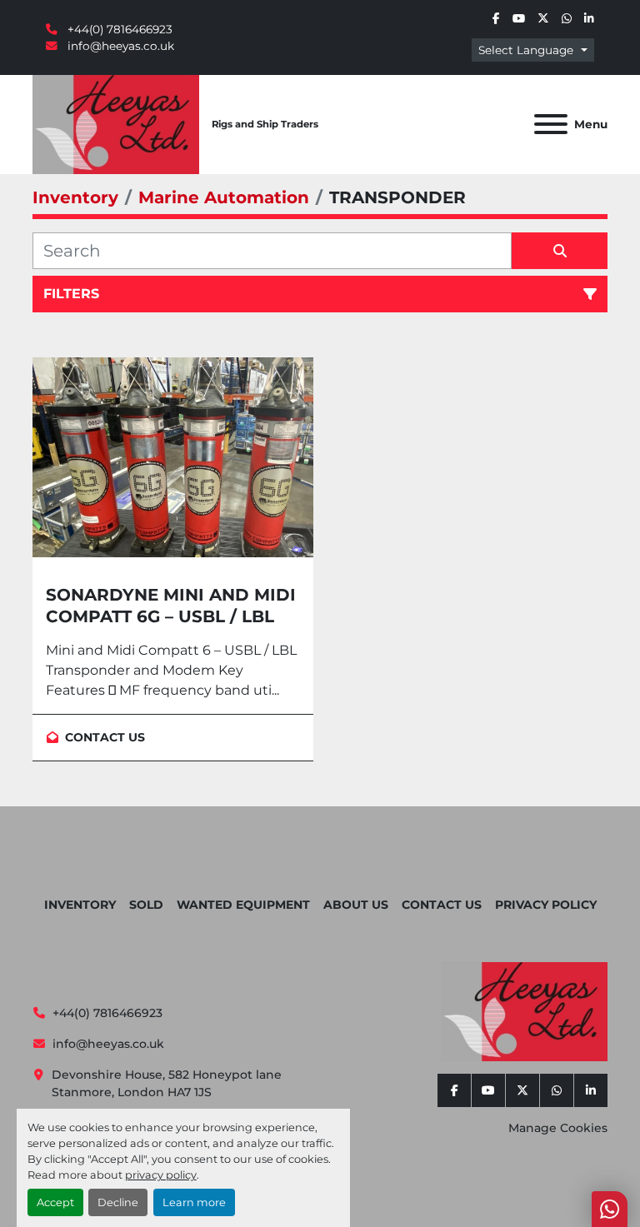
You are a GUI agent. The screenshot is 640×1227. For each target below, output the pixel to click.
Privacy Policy (546, 904)
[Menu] (551, 124)
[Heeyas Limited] (524, 1010)
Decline (118, 1202)
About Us (355, 904)
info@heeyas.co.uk (119, 45)
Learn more (194, 1202)
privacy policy (161, 1175)
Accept (55, 1202)
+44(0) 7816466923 (118, 29)
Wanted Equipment (243, 904)
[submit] (560, 250)
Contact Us (442, 904)
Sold (146, 904)
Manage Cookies (558, 1127)
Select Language (525, 50)
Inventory (80, 904)
